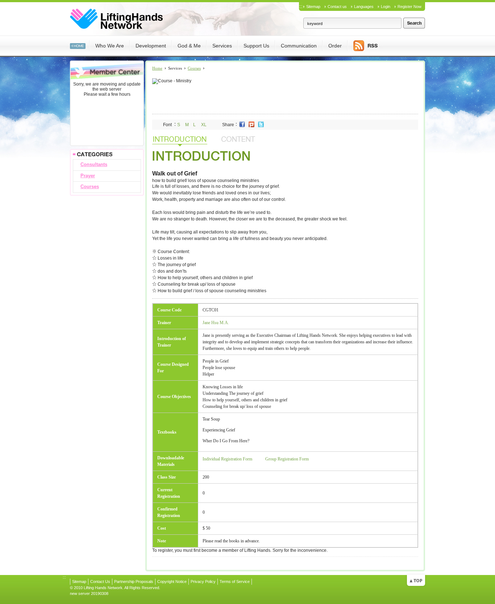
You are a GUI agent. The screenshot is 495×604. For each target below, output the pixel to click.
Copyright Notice (172, 581)
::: (300, 6)
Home (157, 68)
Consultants (93, 164)
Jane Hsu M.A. (216, 322)
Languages (364, 6)
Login (385, 6)
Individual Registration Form (227, 459)
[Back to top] (416, 580)
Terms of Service (235, 581)
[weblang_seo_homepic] (77, 45)
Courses (89, 186)
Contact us (337, 6)
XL (204, 124)
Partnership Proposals (133, 581)
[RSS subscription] (365, 45)
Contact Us (100, 581)
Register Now (409, 6)
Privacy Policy (203, 581)
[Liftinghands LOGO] (116, 18)
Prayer (87, 175)
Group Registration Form (287, 459)
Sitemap (313, 6)
